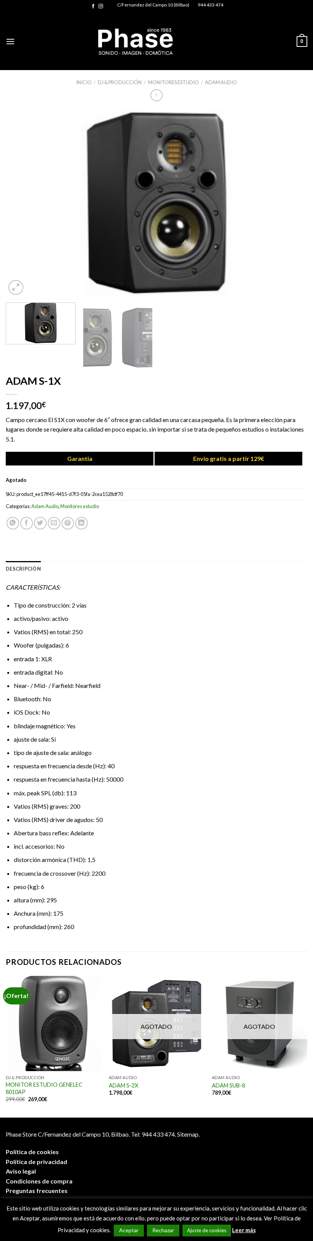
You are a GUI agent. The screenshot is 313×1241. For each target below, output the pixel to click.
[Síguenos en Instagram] (100, 6)
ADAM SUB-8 (228, 1085)
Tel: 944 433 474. (153, 1134)
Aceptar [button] (129, 1230)
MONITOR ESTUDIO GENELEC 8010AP (44, 1088)
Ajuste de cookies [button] (206, 1230)
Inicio (84, 82)
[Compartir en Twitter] (40, 523)
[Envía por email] (54, 523)
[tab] (23, 568)
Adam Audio (221, 82)
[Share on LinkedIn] (81, 523)
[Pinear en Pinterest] (67, 523)
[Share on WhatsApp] (12, 523)
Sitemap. (188, 1134)
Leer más (244, 1230)
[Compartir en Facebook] (26, 523)
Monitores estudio (173, 82)
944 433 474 (210, 5)
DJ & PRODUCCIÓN (120, 82)
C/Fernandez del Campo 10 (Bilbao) (153, 5)
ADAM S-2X (123, 1085)
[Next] (291, 203)
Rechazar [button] (163, 1230)
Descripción (23, 569)
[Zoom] (15, 287)
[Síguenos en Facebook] (93, 6)
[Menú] (10, 41)
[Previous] (21, 203)
